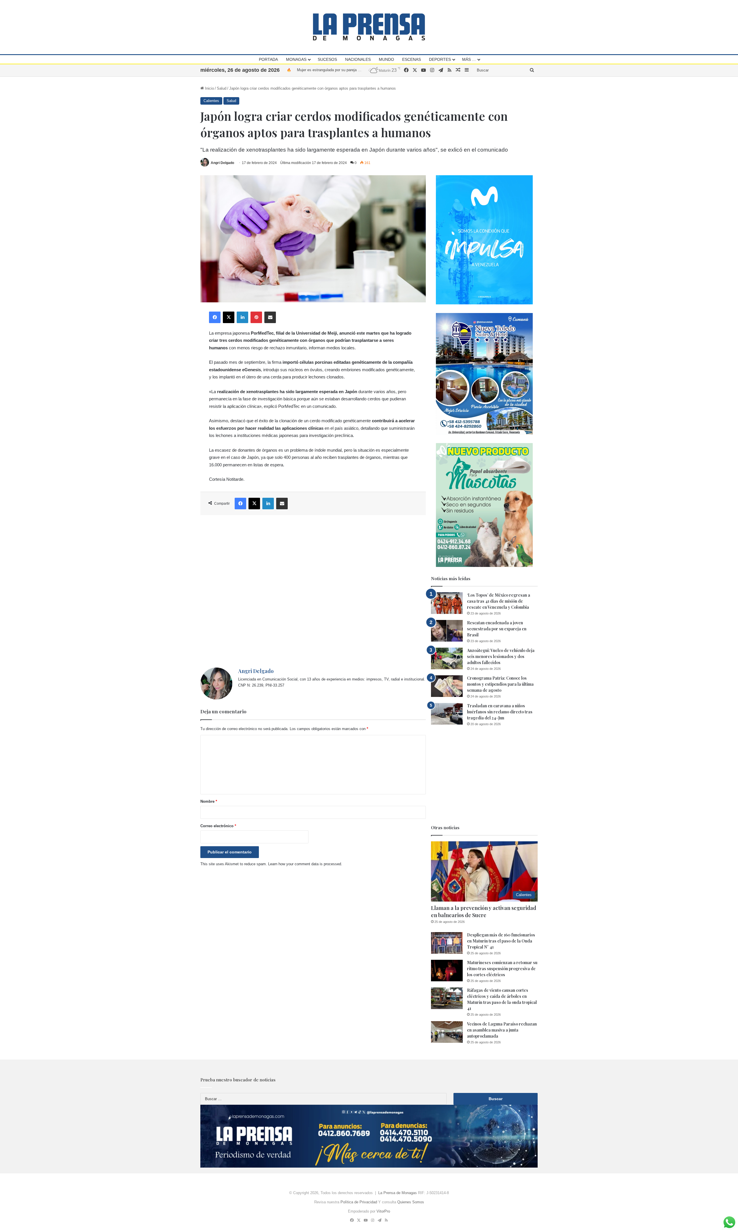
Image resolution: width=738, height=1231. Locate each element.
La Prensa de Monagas (397, 1193)
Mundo (386, 59)
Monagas (296, 59)
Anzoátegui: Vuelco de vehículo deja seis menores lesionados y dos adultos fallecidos (500, 656)
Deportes (440, 59)
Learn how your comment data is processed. (305, 864)
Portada (268, 59)
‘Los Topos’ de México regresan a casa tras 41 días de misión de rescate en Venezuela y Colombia (498, 601)
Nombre (208, 801)
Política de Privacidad (358, 1202)
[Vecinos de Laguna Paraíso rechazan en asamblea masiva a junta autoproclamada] (447, 1032)
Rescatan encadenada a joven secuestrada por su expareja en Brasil (496, 629)
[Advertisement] (313, 591)
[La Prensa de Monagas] (369, 27)
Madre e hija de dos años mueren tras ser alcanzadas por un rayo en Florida (360, 70)
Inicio (209, 88)
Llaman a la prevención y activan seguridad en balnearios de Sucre (483, 911)
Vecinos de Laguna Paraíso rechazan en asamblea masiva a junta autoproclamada (502, 1030)
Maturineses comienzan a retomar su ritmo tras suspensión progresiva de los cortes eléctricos (502, 968)
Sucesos (327, 59)
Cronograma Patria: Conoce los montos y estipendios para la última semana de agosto (500, 684)
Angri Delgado (222, 163)
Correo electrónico (218, 826)
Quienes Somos (410, 1202)
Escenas (411, 59)
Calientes (211, 101)
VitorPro (383, 1211)
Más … (469, 59)
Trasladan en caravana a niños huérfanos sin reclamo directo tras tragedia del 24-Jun (499, 712)
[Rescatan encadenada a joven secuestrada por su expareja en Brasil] (447, 631)
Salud (221, 88)
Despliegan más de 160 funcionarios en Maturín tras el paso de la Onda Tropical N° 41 (501, 941)
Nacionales (358, 59)
